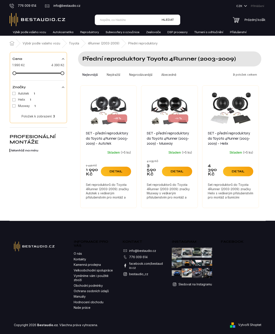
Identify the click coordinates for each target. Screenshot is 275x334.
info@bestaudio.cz (142, 251)
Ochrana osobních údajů (91, 291)
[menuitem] (29, 32)
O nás (78, 253)
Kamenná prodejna (87, 264)
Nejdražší (113, 74)
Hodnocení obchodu (88, 302)
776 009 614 (138, 257)
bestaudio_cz (138, 274)
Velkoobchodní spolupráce (93, 270)
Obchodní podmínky (88, 285)
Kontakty (80, 259)
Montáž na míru (24, 150)
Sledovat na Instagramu (195, 284)
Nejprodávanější (140, 74)
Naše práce (82, 307)
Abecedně (168, 74)
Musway (27, 106)
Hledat (168, 20)
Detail (116, 171)
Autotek (26, 93)
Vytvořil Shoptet (249, 325)
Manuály (80, 296)
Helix (24, 99)
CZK (239, 6)
